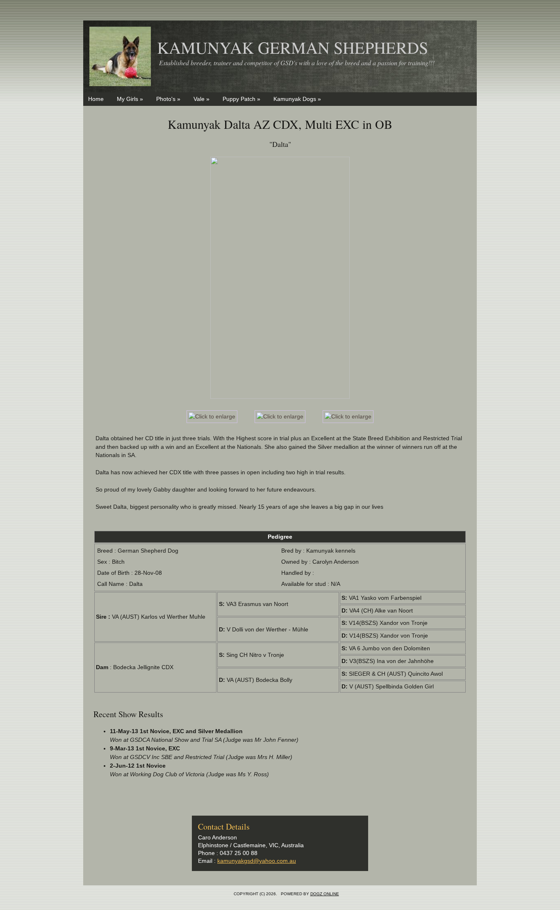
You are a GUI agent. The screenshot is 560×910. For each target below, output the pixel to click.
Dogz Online (324, 894)
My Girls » (130, 99)
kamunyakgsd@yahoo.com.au (256, 860)
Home (96, 99)
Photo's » (168, 99)
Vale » (201, 99)
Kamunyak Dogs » (297, 99)
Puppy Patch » (241, 99)
